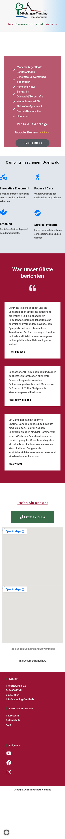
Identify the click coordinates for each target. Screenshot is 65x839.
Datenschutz (39, 660)
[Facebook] (9, 763)
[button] (32, 143)
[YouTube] (9, 753)
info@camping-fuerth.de (20, 699)
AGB (8, 724)
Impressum (25, 660)
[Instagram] (9, 772)
